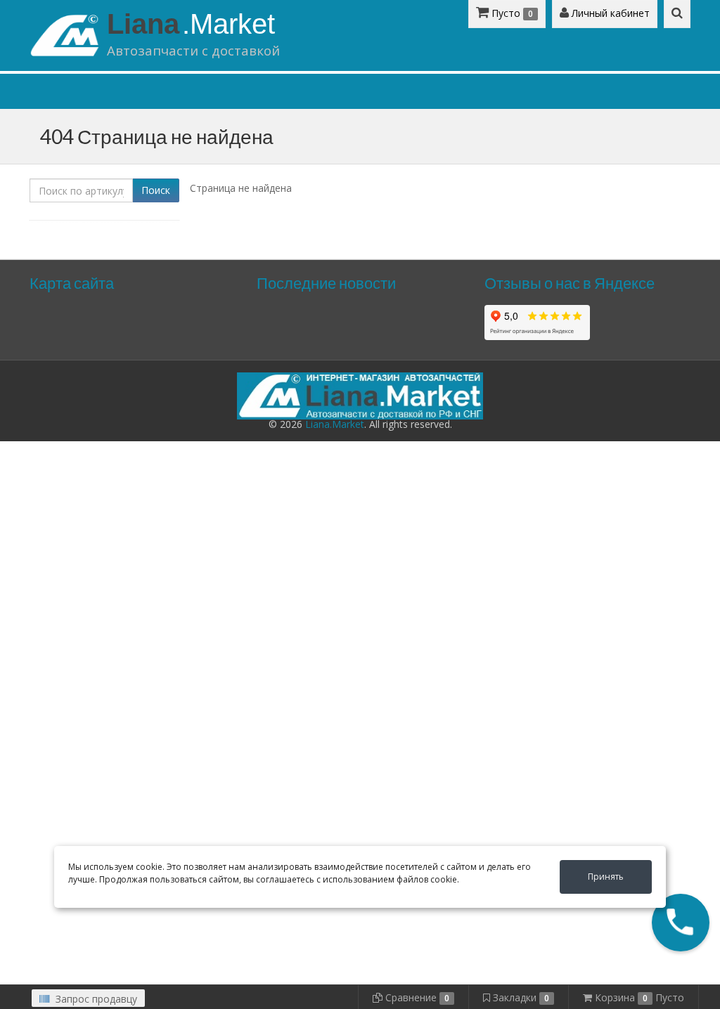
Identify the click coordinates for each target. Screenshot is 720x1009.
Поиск (155, 190)
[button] (680, 922)
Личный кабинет (609, 13)
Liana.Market (334, 424)
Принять (606, 877)
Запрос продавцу (95, 998)
